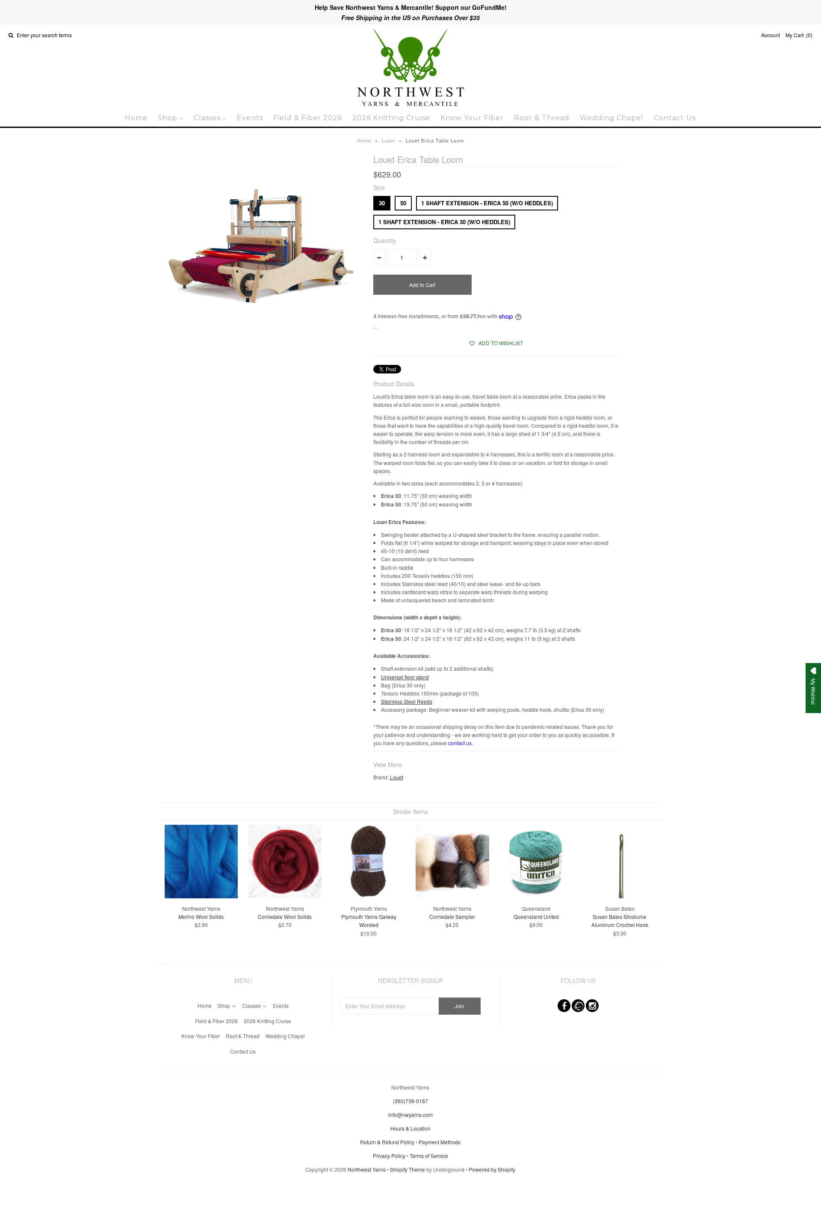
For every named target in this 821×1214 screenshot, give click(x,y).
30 (382, 203)
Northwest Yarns (367, 1169)
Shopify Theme (407, 1169)
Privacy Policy (389, 1155)
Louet (396, 777)
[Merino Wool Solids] (201, 896)
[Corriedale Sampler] (452, 896)
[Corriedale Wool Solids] (285, 896)
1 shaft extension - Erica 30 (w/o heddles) (444, 222)
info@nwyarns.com (410, 1114)
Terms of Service (429, 1155)
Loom (388, 140)
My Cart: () (799, 34)
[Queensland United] (536, 896)
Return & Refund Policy (387, 1142)
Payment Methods (440, 1142)
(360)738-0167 (410, 1100)
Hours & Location (410, 1128)
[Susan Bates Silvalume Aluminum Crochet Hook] (619, 896)
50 (403, 203)
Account (770, 34)
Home (364, 140)
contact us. (460, 742)
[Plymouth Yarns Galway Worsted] (368, 896)
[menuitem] (136, 118)
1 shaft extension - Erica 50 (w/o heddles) (487, 203)
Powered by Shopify (492, 1169)
